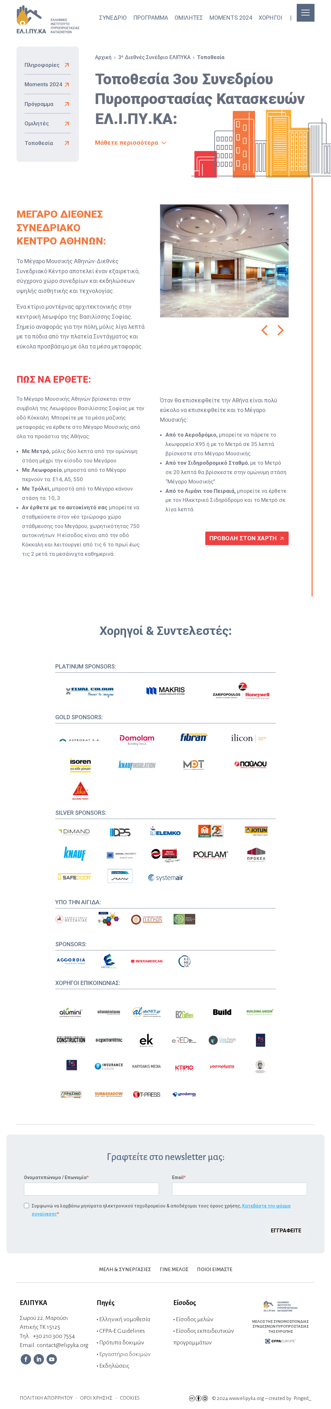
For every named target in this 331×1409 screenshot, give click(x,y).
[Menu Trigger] (306, 13)
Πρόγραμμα (39, 104)
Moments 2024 (43, 84)
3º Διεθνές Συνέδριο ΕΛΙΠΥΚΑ (154, 57)
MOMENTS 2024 (230, 17)
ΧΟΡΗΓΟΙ (270, 17)
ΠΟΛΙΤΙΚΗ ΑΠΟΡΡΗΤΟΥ (46, 1398)
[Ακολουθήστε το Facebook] (26, 1359)
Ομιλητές (37, 123)
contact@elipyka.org (62, 1345)
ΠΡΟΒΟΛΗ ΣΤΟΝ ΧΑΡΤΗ (243, 538)
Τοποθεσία (39, 143)
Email (178, 1177)
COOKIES (130, 1398)
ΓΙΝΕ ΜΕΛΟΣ (174, 1269)
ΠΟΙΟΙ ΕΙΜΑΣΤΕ (214, 1269)
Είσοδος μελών (194, 1319)
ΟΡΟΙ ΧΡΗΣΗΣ (96, 1398)
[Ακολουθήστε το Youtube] (52, 1359)
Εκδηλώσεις (114, 1365)
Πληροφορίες (42, 65)
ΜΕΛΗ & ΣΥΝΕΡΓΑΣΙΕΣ (125, 1269)
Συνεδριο (113, 17)
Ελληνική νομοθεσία (124, 1319)
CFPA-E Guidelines (122, 1331)
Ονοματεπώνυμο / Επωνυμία (55, 1177)
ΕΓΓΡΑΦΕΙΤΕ (286, 1231)
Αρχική (103, 57)
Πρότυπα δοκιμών (121, 1342)
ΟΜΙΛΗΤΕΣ (189, 17)
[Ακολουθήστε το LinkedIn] (39, 1359)
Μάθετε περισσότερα (126, 142)
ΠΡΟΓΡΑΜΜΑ (150, 17)
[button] (264, 330)
